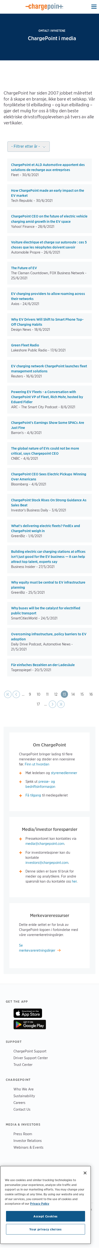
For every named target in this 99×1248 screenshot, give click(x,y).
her (74, 881)
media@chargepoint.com (44, 843)
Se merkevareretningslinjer (37, 948)
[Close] (85, 1173)
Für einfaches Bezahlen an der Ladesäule (43, 665)
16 (92, 694)
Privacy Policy (39, 1203)
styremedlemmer (64, 773)
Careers (19, 1102)
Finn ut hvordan (37, 764)
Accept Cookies (45, 1216)
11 (48, 694)
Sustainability (24, 1096)
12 (57, 694)
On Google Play (29, 1024)
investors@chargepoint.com (46, 862)
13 (65, 694)
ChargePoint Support (29, 1051)
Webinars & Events (28, 1147)
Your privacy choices (45, 1229)
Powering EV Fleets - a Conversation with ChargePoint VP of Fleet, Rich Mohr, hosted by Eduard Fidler (47, 397)
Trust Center (22, 1064)
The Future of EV (24, 268)
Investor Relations (27, 1140)
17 (39, 704)
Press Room (22, 1134)
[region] (45, 1205)
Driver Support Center (30, 1058)
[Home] (44, 6)
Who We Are (23, 1089)
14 (74, 694)
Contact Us (22, 1109)
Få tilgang (33, 795)
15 (83, 694)
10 (40, 694)
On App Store (27, 1013)
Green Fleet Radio (25, 345)
